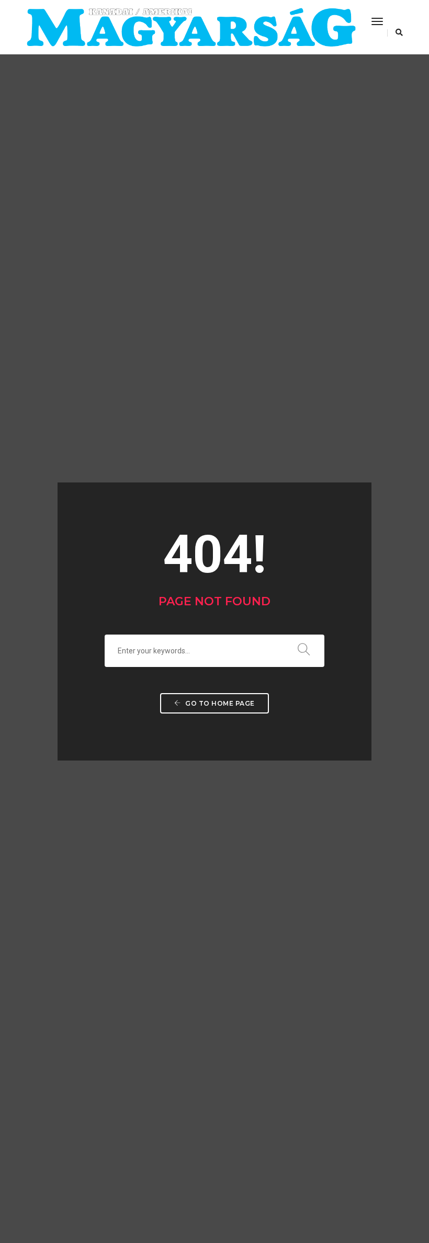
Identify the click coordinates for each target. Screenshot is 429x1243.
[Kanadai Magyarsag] (191, 27)
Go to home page (219, 703)
